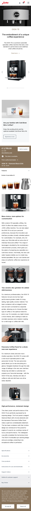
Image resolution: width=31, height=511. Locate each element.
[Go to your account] (20, 3)
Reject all (23, 506)
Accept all (8, 506)
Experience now (9, 136)
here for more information (16, 500)
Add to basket (24, 149)
